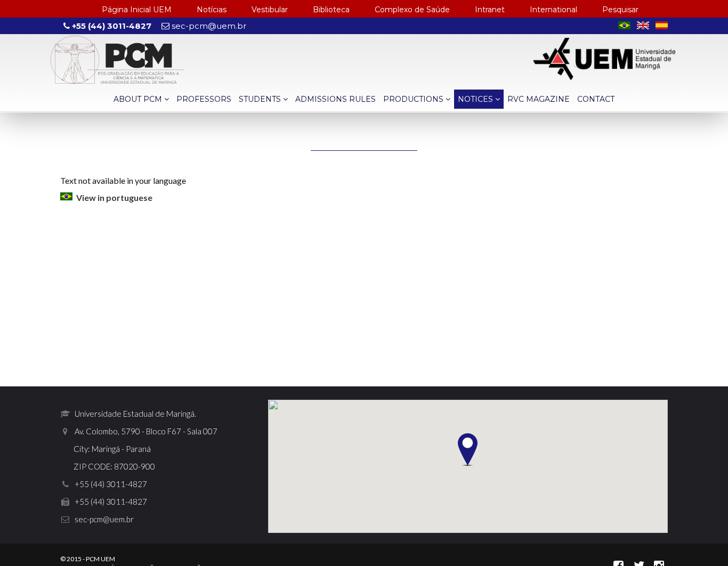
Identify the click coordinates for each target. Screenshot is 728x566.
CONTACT (595, 99)
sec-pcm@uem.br (207, 26)
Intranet (490, 9)
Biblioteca (331, 9)
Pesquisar (620, 9)
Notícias (212, 9)
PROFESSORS (203, 99)
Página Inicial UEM (137, 9)
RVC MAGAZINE (538, 99)
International (553, 9)
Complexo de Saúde (412, 9)
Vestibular (270, 9)
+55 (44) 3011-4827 (110, 26)
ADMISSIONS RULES (335, 99)
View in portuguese (114, 197)
